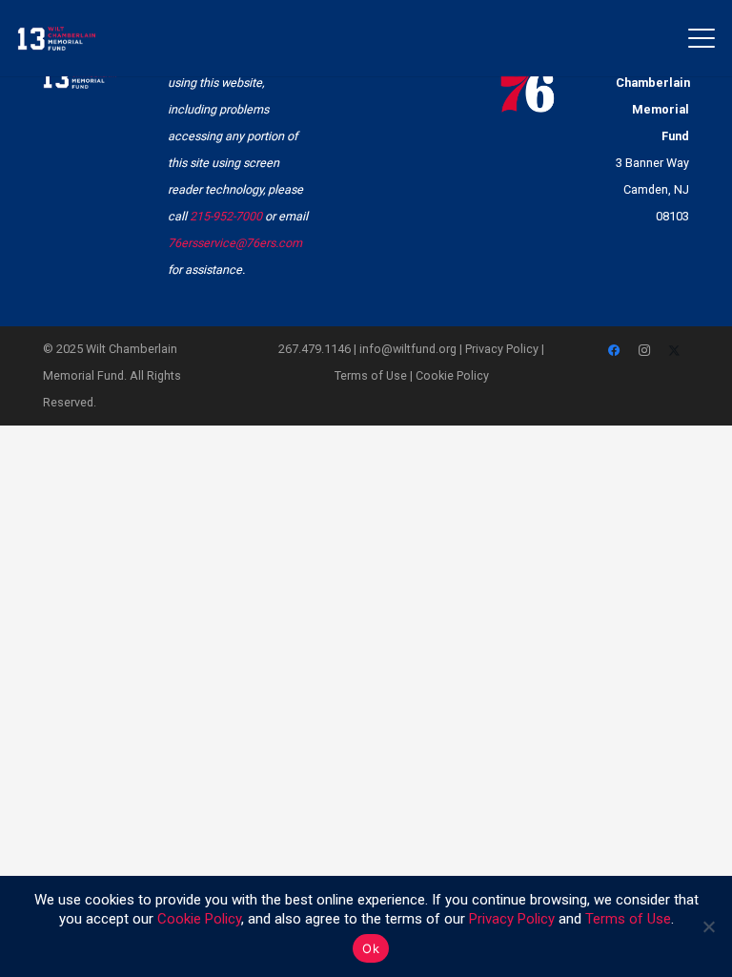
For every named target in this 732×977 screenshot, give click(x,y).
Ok (370, 948)
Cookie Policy (452, 375)
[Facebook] (615, 351)
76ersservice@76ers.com (235, 243)
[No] (708, 926)
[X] (675, 351)
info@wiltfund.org (408, 349)
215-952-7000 (226, 216)
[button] (702, 38)
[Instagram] (644, 351)
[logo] (56, 39)
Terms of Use (371, 375)
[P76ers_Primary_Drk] (527, 79)
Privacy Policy (502, 349)
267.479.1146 (314, 349)
